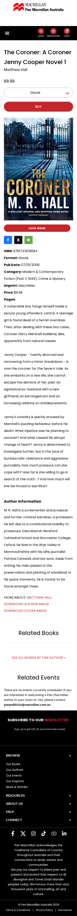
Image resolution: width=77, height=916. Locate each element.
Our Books (13, 764)
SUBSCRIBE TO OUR (38, 719)
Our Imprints (15, 781)
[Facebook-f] (13, 834)
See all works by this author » (38, 657)
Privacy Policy (44, 910)
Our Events (14, 775)
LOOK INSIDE (37, 228)
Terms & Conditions (18, 910)
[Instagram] (33, 834)
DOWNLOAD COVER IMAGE (25, 610)
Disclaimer (65, 910)
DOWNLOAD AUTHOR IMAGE (26, 604)
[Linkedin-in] (64, 834)
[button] (7, 33)
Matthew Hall (15, 69)
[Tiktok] (44, 834)
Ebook (35, 92)
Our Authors (14, 770)
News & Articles (17, 787)
